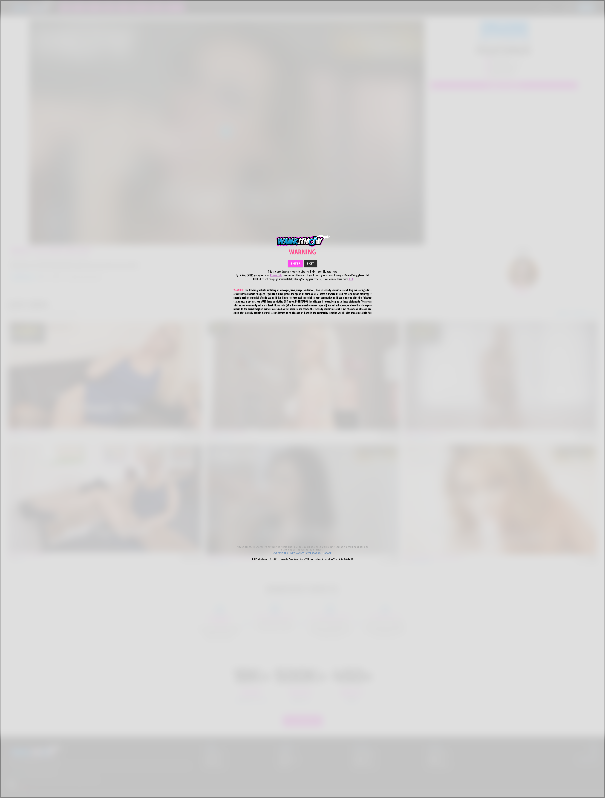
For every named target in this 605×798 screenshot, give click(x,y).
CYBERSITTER (280, 553)
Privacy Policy (276, 275)
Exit (310, 263)
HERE (351, 279)
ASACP (328, 553)
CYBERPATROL (314, 553)
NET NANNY (297, 553)
